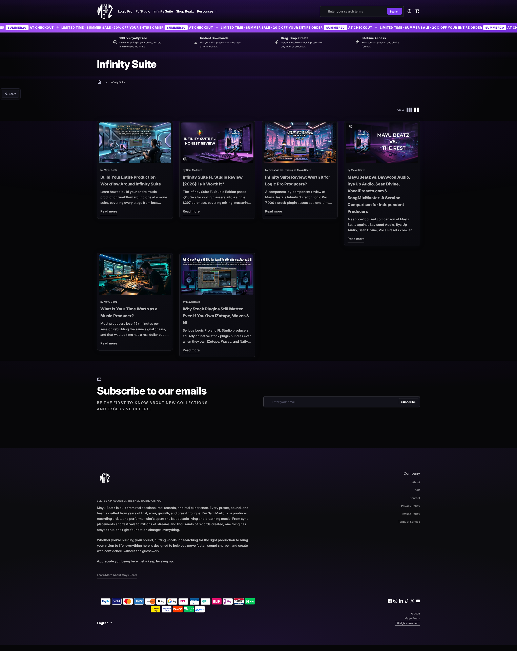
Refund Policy (411, 513)
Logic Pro (125, 11)
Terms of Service (409, 521)
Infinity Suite (163, 11)
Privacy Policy (410, 506)
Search (394, 11)
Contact (415, 498)
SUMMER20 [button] (119, 27)
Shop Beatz (185, 11)
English (105, 623)
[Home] (105, 11)
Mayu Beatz (412, 618)
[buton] (105, 623)
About (416, 482)
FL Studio (143, 11)
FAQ (417, 490)
